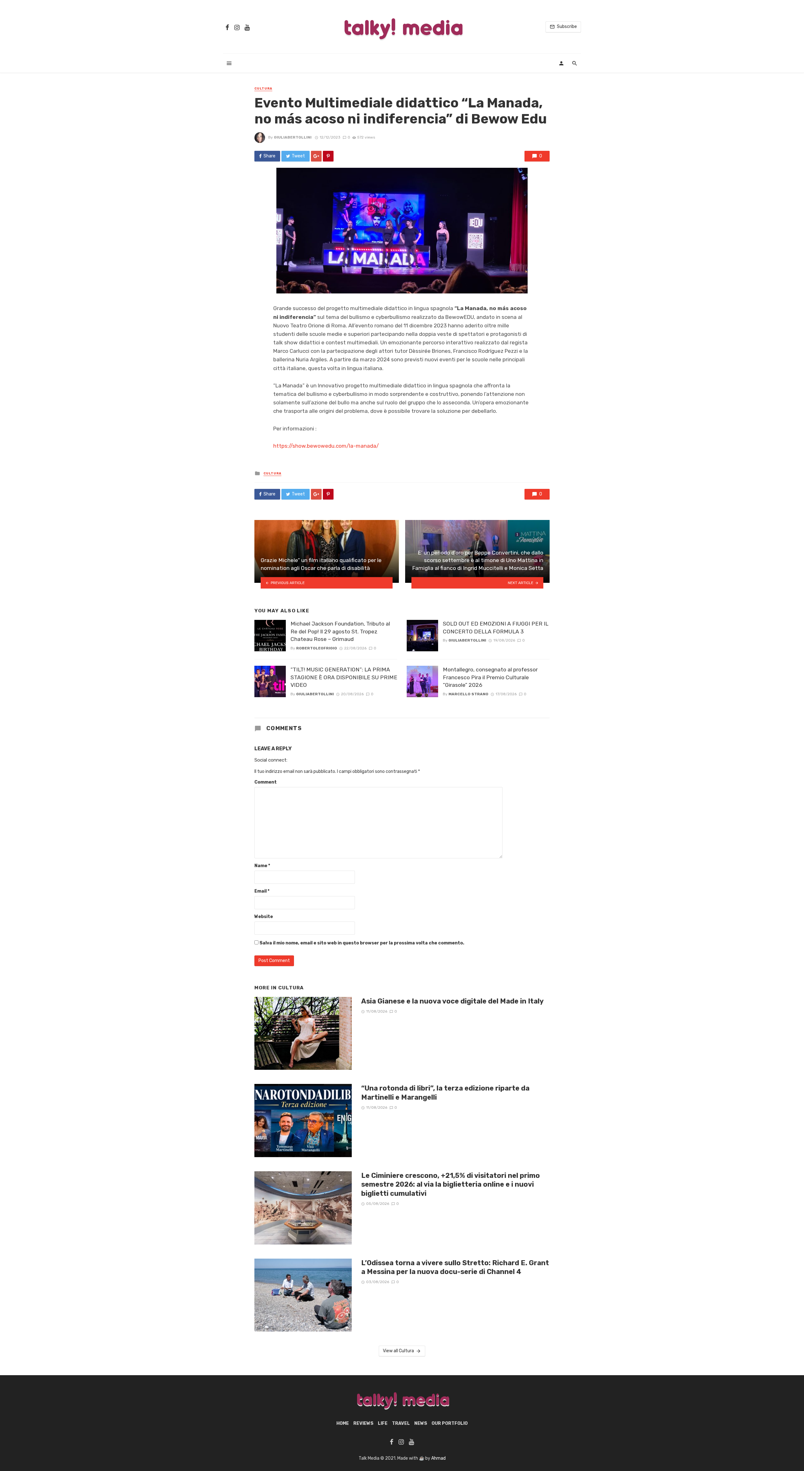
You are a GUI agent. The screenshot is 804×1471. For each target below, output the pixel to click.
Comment (265, 782)
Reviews (363, 1423)
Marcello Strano (468, 694)
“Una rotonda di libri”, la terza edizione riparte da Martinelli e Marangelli (445, 1092)
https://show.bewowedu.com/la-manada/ (326, 446)
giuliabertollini (293, 137)
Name (262, 865)
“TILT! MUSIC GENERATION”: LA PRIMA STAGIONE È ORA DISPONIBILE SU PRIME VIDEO (344, 677)
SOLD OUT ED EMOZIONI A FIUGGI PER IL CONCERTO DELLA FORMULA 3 (495, 628)
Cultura (263, 88)
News (420, 1423)
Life (383, 1423)
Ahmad (438, 1458)
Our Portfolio (450, 1423)
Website (263, 916)
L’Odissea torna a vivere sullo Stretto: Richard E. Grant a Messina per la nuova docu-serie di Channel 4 (455, 1267)
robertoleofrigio (316, 648)
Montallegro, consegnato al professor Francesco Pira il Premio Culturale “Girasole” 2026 (490, 677)
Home (342, 1423)
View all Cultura (398, 1350)
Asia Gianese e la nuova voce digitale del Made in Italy (452, 1001)
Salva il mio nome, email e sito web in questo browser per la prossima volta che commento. (361, 943)
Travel (401, 1423)
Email (261, 891)
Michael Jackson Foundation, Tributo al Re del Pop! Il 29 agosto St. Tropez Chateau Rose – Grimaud (340, 631)
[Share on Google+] (316, 156)
